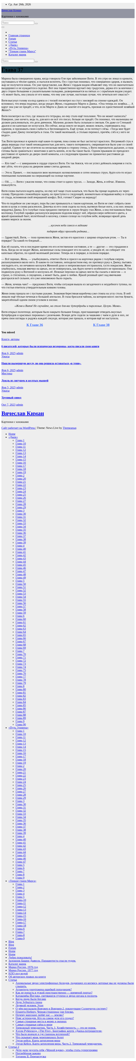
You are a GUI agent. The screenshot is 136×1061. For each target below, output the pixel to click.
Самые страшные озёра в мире (34, 1024)
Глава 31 (21, 516)
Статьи (12, 41)
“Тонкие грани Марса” (22, 51)
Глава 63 (21, 628)
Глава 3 (20, 510)
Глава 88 (21, 714)
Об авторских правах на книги (27, 976)
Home (11, 433)
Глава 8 (20, 686)
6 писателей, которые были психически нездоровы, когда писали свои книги (50, 346)
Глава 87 (21, 711)
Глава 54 (21, 596)
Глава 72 (21, 660)
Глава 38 (21, 539)
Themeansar (69, 427)
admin (19, 353)
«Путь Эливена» (18, 48)
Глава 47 (21, 571)
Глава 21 (21, 481)
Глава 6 (20, 615)
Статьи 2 (13, 1046)
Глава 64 (21, 631)
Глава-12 (21, 906)
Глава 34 (21, 526)
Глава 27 (21, 500)
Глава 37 (21, 536)
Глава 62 (21, 625)
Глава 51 (21, 587)
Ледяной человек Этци (29, 1005)
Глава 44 (21, 561)
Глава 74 (21, 666)
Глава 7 (20, 651)
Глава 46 (21, 568)
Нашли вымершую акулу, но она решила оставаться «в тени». (41, 363)
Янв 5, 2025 (8, 387)
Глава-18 (21, 925)
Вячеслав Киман (11, 10)
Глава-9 (20, 938)
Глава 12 (21, 449)
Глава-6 (20, 928)
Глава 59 (21, 612)
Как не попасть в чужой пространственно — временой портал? (54, 992)
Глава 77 (21, 676)
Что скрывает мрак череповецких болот (40, 1037)
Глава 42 (21, 555)
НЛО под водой (18, 973)
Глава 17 (21, 465)
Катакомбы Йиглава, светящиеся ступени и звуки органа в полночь (56, 995)
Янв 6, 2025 (8, 353)
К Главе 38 (101, 325)
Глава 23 (21, 488)
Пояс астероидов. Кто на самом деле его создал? (45, 1018)
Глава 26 (21, 497)
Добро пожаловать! (20, 957)
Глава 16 (21, 462)
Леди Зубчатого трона (29, 1002)
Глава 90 (21, 724)
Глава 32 (21, 520)
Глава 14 (21, 456)
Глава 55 (21, 599)
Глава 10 (21, 443)
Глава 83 (21, 698)
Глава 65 (21, 635)
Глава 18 (21, 469)
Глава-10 (21, 900)
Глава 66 (21, 638)
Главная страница (19, 35)
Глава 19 (21, 472)
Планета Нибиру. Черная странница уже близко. (45, 1011)
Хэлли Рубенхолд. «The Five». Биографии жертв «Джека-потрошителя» (59, 1030)
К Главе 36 (35, 325)
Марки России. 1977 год (23, 970)
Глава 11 (21, 446)
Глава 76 (21, 673)
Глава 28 (21, 504)
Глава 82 (21, 695)
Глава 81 (21, 692)
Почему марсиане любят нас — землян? (40, 1014)
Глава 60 (21, 619)
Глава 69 (21, 647)
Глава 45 (21, 564)
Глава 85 (21, 705)
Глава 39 (21, 542)
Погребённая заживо (28, 1053)
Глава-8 (20, 935)
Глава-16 (21, 919)
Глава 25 (21, 494)
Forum (12, 38)
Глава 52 (21, 590)
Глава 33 (21, 523)
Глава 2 (20, 475)
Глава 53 (21, 593)
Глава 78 (21, 679)
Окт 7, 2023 (8, 404)
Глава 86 (21, 708)
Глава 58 (21, 609)
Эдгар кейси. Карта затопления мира (38, 1040)
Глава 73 (21, 663)
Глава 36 (21, 532)
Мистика (6, 373)
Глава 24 (21, 491)
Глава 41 (21, 552)
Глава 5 (20, 580)
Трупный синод (11, 397)
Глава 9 (20, 721)
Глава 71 (21, 657)
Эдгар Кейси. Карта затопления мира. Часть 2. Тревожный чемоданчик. (59, 1043)
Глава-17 (21, 922)
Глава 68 (21, 644)
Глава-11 (21, 903)
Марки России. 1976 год (23, 967)
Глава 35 (21, 529)
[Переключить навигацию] (2, 27)
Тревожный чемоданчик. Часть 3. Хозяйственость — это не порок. (56, 1027)
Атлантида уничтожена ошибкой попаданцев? (44, 989)
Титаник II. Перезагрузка (31, 1056)
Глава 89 (21, 718)
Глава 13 (21, 453)
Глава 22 (21, 485)
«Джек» (13, 44)
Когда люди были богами (31, 999)
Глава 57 (21, 606)
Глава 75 (21, 670)
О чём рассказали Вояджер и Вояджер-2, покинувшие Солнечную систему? (61, 1008)
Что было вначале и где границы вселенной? (43, 1034)
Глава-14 (21, 912)
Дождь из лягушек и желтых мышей (24, 380)
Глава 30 (21, 513)
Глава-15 (21, 916)
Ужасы (5, 356)
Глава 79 (21, 682)
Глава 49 (21, 577)
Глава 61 (21, 622)
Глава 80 (21, 689)
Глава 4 (20, 545)
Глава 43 (21, 558)
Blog (11, 941)
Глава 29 (21, 507)
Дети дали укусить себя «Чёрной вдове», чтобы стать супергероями (57, 1050)
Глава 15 (21, 459)
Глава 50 (21, 583)
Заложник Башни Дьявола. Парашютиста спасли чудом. (42, 960)
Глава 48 (21, 574)
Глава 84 (21, 702)
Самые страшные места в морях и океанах (41, 1021)
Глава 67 (21, 641)
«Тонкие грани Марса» (22, 880)
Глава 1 (20, 440)
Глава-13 (21, 909)
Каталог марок (17, 54)
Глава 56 (21, 603)
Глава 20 (21, 478)
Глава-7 (20, 931)
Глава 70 (21, 654)
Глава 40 (21, 548)
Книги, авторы (10, 339)
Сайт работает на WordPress (18, 427)
